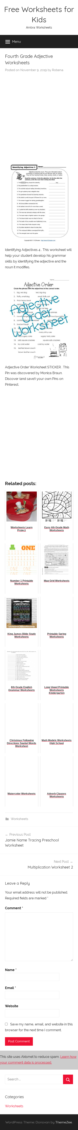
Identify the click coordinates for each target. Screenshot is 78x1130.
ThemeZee (63, 1122)
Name (11, 970)
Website (11, 1006)
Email (10, 988)
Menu (16, 41)
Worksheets (19, 819)
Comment (14, 908)
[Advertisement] (39, 113)
